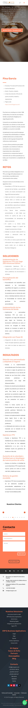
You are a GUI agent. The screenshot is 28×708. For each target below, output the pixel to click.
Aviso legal (17, 692)
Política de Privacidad (7, 692)
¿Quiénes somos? (14, 671)
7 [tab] (17, 517)
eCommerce (14, 619)
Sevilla (14, 681)
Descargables (14, 656)
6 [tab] (15, 517)
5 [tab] (12, 517)
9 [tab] (21, 517)
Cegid (14, 633)
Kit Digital (14, 648)
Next (24, 512)
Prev (3, 512)
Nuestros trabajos (12, 30)
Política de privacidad (8, 705)
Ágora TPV (14, 626)
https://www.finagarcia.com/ (12, 104)
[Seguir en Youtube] (10, 571)
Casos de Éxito (14, 651)
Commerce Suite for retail (14, 614)
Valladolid (14, 678)
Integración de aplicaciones (14, 623)
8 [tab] (19, 517)
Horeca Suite (14, 643)
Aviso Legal (14, 561)
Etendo (14, 638)
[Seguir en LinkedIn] (6, 571)
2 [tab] (6, 517)
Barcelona (14, 676)
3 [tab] (8, 517)
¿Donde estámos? (14, 674)
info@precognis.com (14, 667)
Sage (14, 636)
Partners (14, 653)
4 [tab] (10, 517)
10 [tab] (24, 517)
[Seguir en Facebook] (18, 571)
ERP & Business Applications (14, 616)
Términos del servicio (20, 705)
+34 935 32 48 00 (14, 669)
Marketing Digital (14, 621)
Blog (14, 659)
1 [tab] (3, 517)
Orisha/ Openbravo (14, 640)
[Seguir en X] (14, 571)
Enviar (21, 553)
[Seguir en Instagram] (22, 571)
